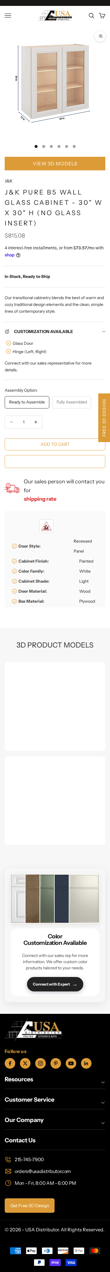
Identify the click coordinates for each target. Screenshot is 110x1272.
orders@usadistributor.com (43, 1171)
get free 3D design (29, 1205)
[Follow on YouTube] (71, 1063)
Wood (84, 591)
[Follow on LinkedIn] (86, 1063)
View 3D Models (55, 164)
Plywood (87, 601)
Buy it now (55, 461)
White (85, 571)
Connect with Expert (55, 984)
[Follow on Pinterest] (56, 1063)
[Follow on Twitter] (25, 1063)
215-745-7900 (29, 1159)
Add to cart (55, 444)
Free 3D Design (104, 417)
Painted (86, 561)
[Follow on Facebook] (10, 1063)
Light (84, 581)
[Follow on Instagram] (40, 1063)
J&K (9, 181)
